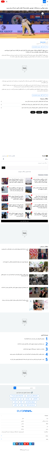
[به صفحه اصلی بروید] (44, 1)
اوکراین (15, 405)
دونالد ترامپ (27, 399)
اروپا (47, 418)
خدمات (47, 436)
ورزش (42, 5)
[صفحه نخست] (47, 5)
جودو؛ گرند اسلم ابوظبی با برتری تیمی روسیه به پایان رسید (36, 101)
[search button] (15, 388)
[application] (24, 24)
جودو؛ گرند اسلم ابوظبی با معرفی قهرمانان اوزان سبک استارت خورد (35, 107)
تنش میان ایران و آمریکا (31, 405)
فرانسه (15, 402)
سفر (47, 426)
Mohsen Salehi (42, 42)
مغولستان (39, 112)
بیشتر (47, 439)
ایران (21, 399)
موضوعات (46, 415)
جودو (45, 112)
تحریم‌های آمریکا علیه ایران (30, 402)
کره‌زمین (22, 421)
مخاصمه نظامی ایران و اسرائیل (32, 396)
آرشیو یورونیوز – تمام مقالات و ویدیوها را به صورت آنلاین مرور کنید (13, 432)
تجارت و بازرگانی (45, 421)
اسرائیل (21, 405)
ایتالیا (21, 402)
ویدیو (47, 429)
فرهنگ (23, 426)
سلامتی (22, 424)
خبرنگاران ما (46, 432)
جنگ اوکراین (35, 399)
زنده (3, 1)
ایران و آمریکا (14, 399)
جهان (23, 418)
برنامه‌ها (22, 429)
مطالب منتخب (44, 246)
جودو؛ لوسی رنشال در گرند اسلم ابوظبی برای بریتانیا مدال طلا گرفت (35, 104)
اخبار (45, 5)
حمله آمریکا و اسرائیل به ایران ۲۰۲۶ (17, 396)
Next (47, 424)
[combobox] (24, 388)
